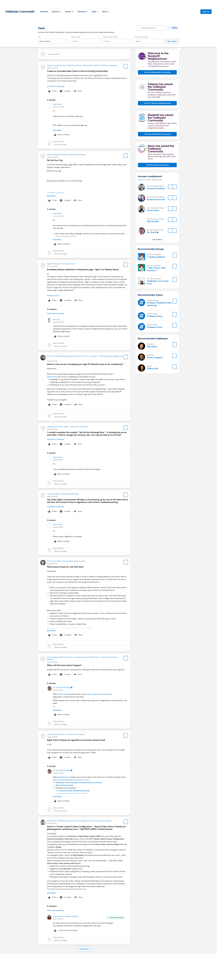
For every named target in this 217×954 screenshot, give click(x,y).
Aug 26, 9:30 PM (52, 429)
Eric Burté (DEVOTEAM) (61, 688)
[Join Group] (175, 255)
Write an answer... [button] (61, 145)
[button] (157, 72)
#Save (83, 561)
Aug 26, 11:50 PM (52, 157)
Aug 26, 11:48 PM (52, 68)
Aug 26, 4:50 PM (52, 496)
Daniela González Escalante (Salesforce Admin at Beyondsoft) (70, 65)
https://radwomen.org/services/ (100, 694)
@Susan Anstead (63, 694)
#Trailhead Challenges (108, 65)
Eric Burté (151, 232)
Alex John (56, 319)
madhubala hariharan (55, 427)
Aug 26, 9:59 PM (52, 361)
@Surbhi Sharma (63, 777)
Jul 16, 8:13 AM (52, 823)
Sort (39, 37)
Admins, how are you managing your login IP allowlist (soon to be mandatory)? (85, 364)
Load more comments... (56, 313)
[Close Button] (179, 49)
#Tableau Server (69, 264)
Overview (44, 11)
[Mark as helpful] (55, 930)
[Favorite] (126, 66)
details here (51, 377)
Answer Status (75, 37)
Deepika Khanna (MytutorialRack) (65, 916)
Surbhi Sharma (52, 734)
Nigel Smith (51, 264)
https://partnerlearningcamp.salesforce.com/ (71, 780)
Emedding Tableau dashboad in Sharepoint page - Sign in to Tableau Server (83, 269)
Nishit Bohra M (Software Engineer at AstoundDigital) (67, 821)
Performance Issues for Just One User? (65, 566)
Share (77, 91)
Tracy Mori (51, 494)
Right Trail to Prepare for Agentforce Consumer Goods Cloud (76, 740)
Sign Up (206, 11)
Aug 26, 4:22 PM (52, 662)
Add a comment (58, 142)
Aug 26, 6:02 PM (52, 737)
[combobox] (53, 39)
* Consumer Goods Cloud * (75, 734)
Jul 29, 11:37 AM (52, 266)
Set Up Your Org (55, 160)
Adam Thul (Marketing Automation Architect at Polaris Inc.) (69, 356)
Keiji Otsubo (57, 104)
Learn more (142, 180)
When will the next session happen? (64, 665)
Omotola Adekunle (54, 154)
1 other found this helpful (68, 930)
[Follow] (170, 187)
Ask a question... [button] (54, 54)
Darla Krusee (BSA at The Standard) (60, 561)
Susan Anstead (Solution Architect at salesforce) (65, 657)
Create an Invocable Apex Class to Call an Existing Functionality (77, 71)
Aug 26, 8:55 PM (52, 564)
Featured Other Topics (141, 37)
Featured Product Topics (110, 37)
